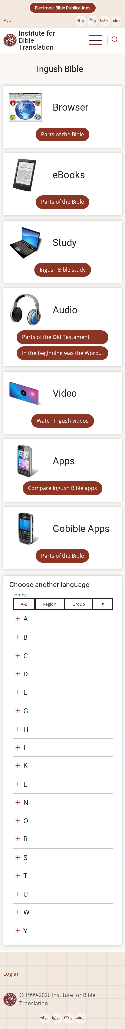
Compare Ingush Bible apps (62, 488)
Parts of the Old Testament (56, 337)
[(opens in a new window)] (81, 21)
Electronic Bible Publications (62, 8)
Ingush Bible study (63, 269)
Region (49, 604)
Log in (10, 973)
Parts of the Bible (62, 134)
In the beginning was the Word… (62, 352)
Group (78, 604)
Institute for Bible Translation (37, 40)
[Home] (10, 39)
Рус (7, 20)
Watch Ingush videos (63, 420)
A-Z (24, 604)
